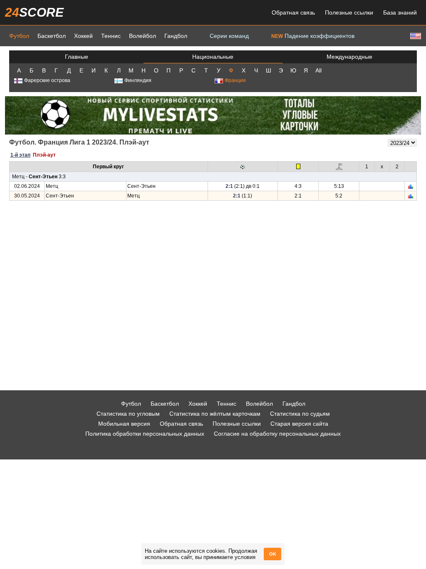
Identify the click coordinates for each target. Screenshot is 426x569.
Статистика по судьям (300, 413)
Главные (76, 56)
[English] (415, 35)
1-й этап (20, 155)
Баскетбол (51, 35)
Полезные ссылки (349, 12)
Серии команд (229, 35)
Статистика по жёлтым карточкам (214, 413)
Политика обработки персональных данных (144, 433)
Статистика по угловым (128, 413)
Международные (349, 56)
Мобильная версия (124, 423)
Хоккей (83, 35)
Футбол (19, 35)
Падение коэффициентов (312, 35)
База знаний (400, 12)
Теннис (111, 35)
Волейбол (142, 35)
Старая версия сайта (299, 423)
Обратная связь (293, 12)
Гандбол (175, 35)
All (318, 70)
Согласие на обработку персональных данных (277, 433)
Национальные (212, 56)
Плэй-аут (44, 155)
